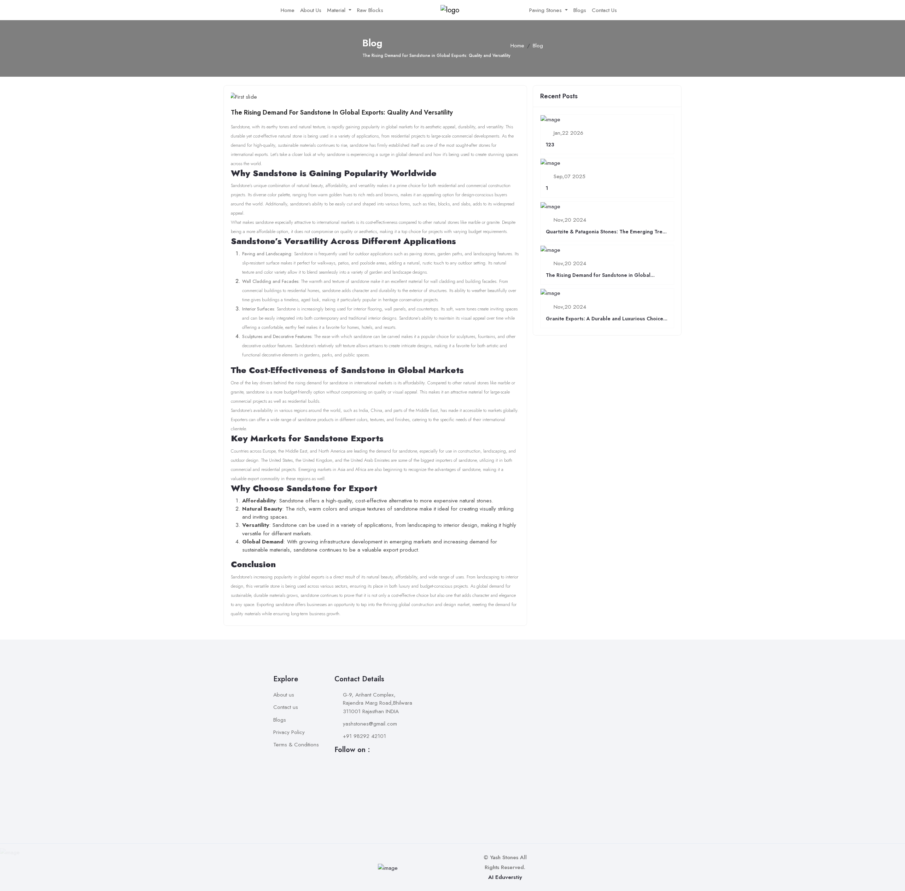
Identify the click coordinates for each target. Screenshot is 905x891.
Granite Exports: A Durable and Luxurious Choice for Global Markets (604, 322)
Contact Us (604, 10)
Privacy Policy (289, 732)
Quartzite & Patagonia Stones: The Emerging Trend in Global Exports (607, 235)
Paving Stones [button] (546, 10)
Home (287, 10)
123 (550, 144)
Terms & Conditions (296, 744)
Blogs (579, 10)
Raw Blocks (370, 10)
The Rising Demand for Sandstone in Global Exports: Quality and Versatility (342, 112)
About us (283, 695)
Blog (538, 45)
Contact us (285, 707)
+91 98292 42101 (364, 736)
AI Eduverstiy (505, 877)
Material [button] (337, 10)
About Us (310, 10)
